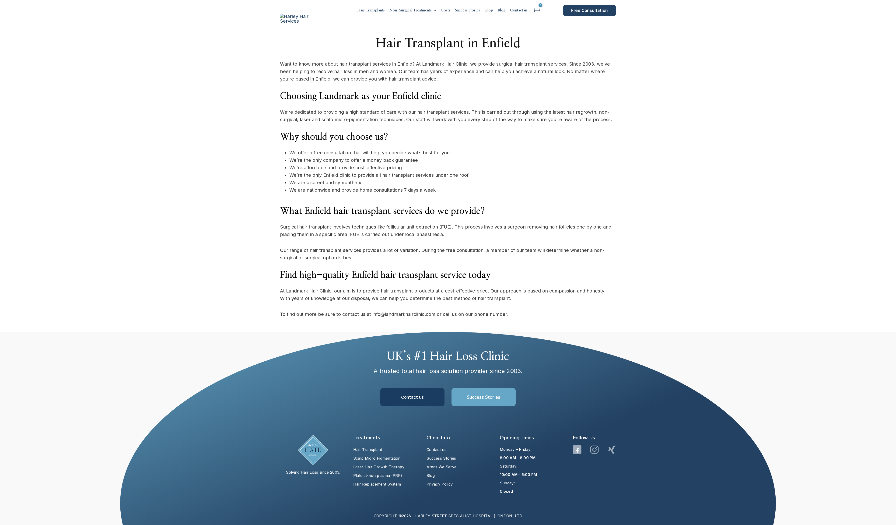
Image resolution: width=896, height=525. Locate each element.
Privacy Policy (440, 484)
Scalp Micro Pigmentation (377, 458)
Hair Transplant (367, 449)
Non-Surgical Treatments (410, 10)
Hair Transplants (371, 10)
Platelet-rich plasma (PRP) (377, 475)
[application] (434, 10)
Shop (489, 10)
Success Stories (467, 10)
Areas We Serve (441, 467)
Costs (445, 10)
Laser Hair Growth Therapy (378, 467)
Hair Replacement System (377, 484)
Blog (501, 10)
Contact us (519, 10)
